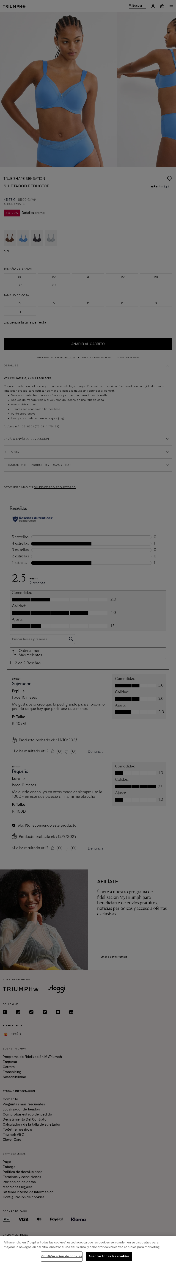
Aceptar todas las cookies (108, 1256)
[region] (88, 1250)
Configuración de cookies (61, 1256)
